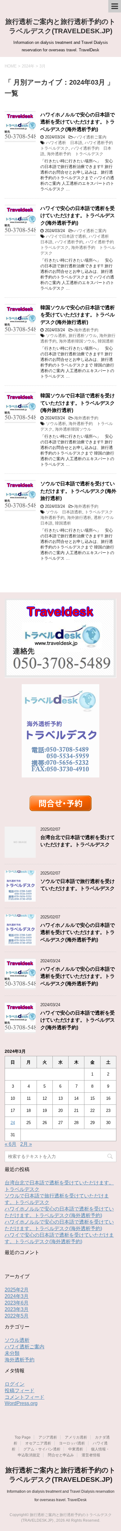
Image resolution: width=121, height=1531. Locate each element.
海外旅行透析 (79, 517)
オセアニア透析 (38, 1443)
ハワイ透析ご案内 (90, 137)
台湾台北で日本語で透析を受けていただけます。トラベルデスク (77, 841)
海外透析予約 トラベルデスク (75, 154)
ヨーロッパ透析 (72, 1443)
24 (13, 1122)
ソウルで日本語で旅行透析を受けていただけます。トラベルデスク (77, 885)
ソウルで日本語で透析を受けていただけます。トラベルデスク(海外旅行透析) (78, 491)
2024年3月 (17, 1296)
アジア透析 (47, 1437)
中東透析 (75, 1449)
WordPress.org (21, 1403)
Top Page (23, 1437)
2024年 (28, 66)
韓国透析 (106, 341)
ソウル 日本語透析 (64, 512)
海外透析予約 (86, 330)
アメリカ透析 (76, 1437)
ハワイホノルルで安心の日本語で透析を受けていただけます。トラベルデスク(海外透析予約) (77, 122)
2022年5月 (17, 1316)
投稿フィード (19, 1390)
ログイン (15, 1384)
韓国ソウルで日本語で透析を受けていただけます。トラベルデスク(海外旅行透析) (77, 403)
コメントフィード (24, 1397)
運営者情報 (91, 1455)
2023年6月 (17, 1302)
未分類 (12, 1353)
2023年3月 (17, 1309)
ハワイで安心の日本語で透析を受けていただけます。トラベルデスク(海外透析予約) (77, 216)
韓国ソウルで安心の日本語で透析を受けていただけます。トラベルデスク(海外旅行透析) (77, 315)
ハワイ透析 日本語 (64, 142)
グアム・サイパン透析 (41, 1449)
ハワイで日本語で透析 (66, 236)
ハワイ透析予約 (69, 242)
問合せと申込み (61, 1455)
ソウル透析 (56, 335)
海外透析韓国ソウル (77, 341)
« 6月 (10, 1144)
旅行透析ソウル (83, 335)
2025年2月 (17, 1289)
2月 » (26, 1144)
